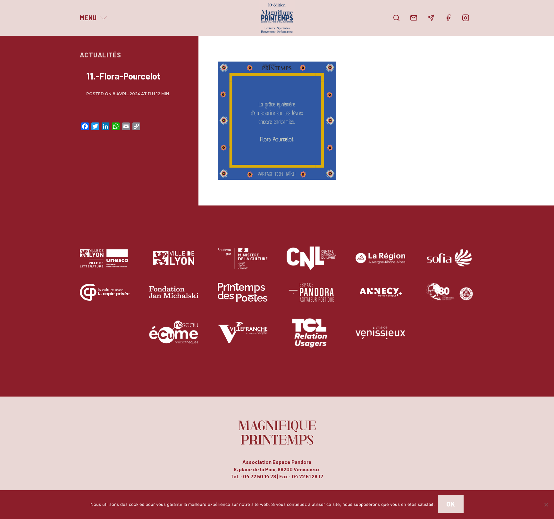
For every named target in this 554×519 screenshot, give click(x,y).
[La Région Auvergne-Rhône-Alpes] (380, 263)
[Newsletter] (431, 18)
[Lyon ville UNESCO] (105, 263)
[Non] (546, 504)
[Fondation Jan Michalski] (173, 297)
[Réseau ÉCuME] (173, 337)
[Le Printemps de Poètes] (242, 297)
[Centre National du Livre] (311, 263)
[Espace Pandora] (311, 297)
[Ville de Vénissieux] (380, 337)
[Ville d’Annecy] (380, 297)
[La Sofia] (449, 263)
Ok (450, 504)
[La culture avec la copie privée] (105, 297)
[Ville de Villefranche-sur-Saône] (242, 337)
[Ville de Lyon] (173, 263)
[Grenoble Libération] (449, 297)
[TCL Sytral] (311, 337)
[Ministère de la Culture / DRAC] (242, 263)
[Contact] (413, 18)
